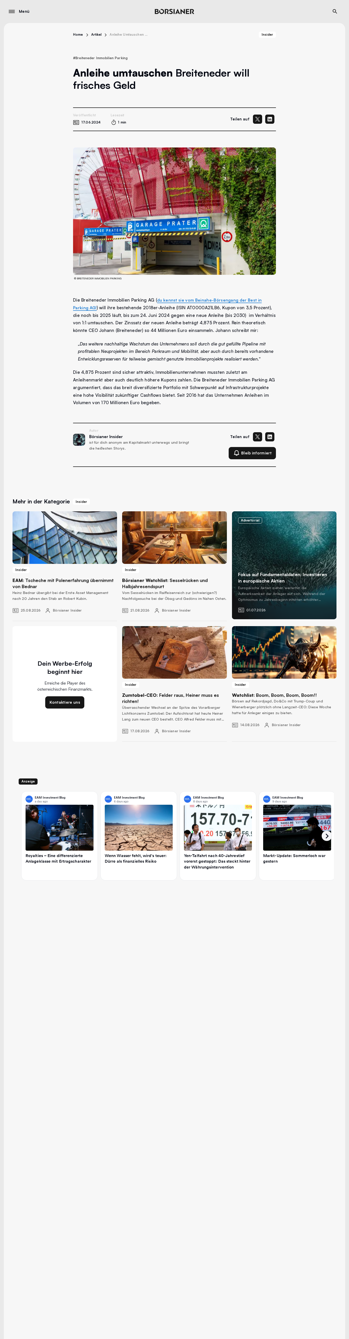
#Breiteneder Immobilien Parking (100, 58)
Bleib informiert (256, 453)
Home (78, 34)
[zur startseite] (174, 11)
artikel (96, 34)
